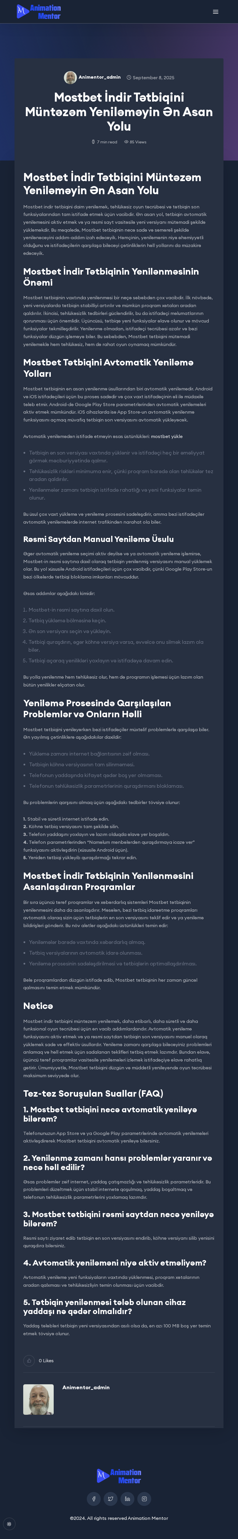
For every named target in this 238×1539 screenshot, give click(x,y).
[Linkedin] (127, 1499)
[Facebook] (94, 1499)
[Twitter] (111, 1499)
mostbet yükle (167, 436)
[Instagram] (144, 1499)
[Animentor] (39, 11)
